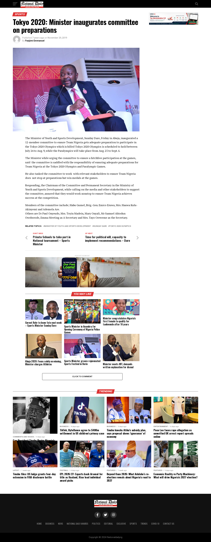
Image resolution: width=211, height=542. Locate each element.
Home (39, 523)
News (60, 523)
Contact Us (168, 523)
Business (49, 523)
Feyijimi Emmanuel (34, 40)
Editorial (108, 523)
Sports (133, 523)
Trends (144, 523)
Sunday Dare (100, 226)
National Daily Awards (77, 523)
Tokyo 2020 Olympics (120, 226)
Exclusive (121, 523)
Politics (96, 523)
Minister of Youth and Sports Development (68, 226)
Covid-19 (155, 523)
